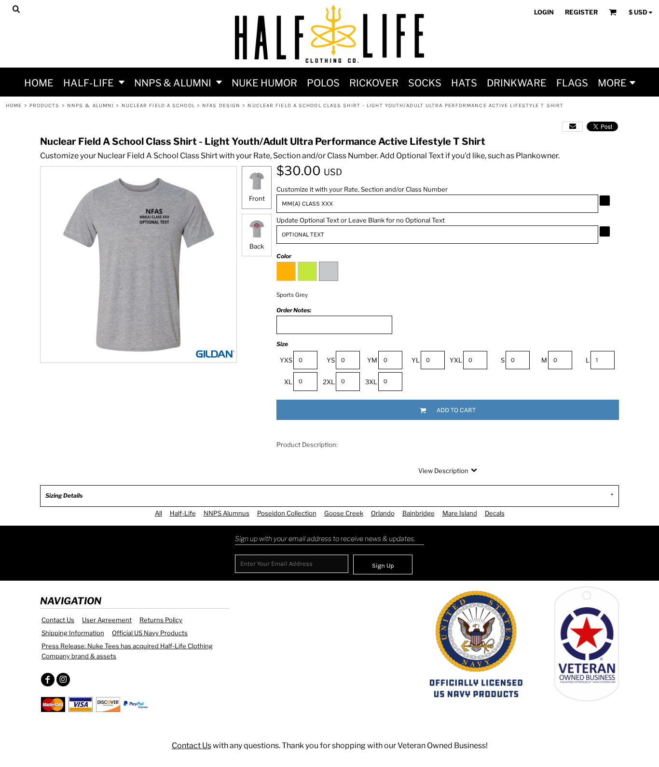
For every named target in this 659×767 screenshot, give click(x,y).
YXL (456, 360)
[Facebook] (48, 679)
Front (257, 198)
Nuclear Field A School (158, 105)
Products (44, 105)
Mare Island (459, 513)
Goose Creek (343, 513)
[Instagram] (63, 679)
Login (544, 12)
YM (372, 360)
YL (416, 360)
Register (581, 12)
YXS (286, 360)
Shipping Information (72, 633)
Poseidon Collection (286, 513)
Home (14, 105)
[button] (93, 82)
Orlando (383, 513)
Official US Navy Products (150, 633)
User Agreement (107, 620)
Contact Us (57, 620)
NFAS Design (221, 105)
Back (256, 246)
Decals (495, 513)
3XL (371, 382)
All (158, 513)
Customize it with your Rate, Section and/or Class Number (362, 189)
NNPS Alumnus (226, 513)
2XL (329, 382)
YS (331, 360)
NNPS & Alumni (90, 105)
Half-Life (183, 513)
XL (288, 382)
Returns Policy (160, 620)
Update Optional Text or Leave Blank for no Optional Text (360, 220)
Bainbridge (418, 513)
